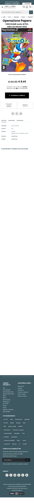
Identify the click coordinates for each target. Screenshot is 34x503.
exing (11, 419)
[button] (31, 6)
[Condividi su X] (16, 113)
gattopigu (27, 419)
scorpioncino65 (8, 433)
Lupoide (25, 444)
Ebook (4, 398)
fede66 (12, 423)
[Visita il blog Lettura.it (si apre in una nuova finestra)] (22, 475)
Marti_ (18, 440)
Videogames (6, 401)
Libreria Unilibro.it (6, 384)
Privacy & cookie (22, 396)
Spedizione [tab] (11, 120)
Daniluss (18, 423)
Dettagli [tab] (3, 120)
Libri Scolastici (6, 390)
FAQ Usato (21, 390)
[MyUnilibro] (27, 6)
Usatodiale (17, 433)
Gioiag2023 (14, 437)
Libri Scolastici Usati (8, 392)
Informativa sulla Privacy (9, 456)
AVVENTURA (14, 136)
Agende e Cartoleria (8, 409)
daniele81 (6, 437)
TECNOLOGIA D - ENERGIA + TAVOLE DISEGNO (17, 211)
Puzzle (4, 405)
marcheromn (7, 430)
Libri (4, 388)
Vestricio (14, 444)
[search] (31, 12)
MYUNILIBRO (27, 3)
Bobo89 (20, 426)
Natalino (25, 87)
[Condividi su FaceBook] (12, 113)
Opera (17, 358)
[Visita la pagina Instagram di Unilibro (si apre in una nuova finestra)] (14, 475)
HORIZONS (17, 248)
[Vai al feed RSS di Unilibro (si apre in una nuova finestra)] (26, 475)
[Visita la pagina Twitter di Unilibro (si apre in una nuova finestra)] (10, 475)
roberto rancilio (12, 426)
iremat (24, 440)
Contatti (20, 388)
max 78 (6, 419)
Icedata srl (19, 490)
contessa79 (7, 444)
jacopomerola (18, 419)
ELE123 (6, 423)
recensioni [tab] (20, 120)
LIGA (23, 433)
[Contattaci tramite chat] (24, 6)
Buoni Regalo (6, 411)
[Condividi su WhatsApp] (20, 113)
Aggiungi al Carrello (18, 95)
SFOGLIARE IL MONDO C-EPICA (17, 284)
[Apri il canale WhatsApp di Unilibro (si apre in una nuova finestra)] (18, 475)
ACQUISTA (18, 185)
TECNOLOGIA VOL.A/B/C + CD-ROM (17, 174)
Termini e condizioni (23, 392)
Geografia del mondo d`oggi (17, 321)
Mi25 (24, 423)
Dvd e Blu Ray (6, 399)
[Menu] (2, 7)
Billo (5, 426)
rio (19, 444)
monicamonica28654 (9, 440)
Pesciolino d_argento (18, 430)
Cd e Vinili (5, 403)
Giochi (4, 407)
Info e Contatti (21, 394)
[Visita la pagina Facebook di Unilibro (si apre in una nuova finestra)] (6, 475)
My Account (21, 386)
